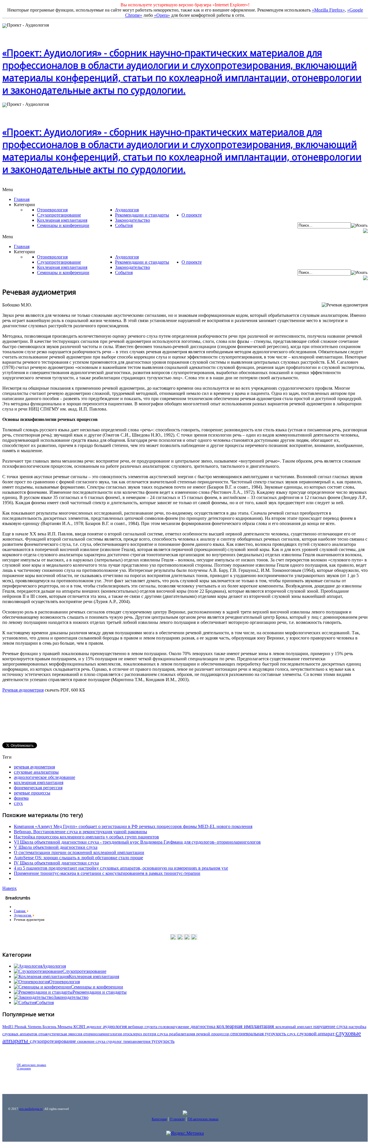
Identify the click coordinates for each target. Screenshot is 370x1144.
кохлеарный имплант (294, 1026)
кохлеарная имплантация (38, 782)
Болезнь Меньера (57, 1027)
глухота (151, 1026)
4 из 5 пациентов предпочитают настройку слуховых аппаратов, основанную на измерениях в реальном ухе (121, 868)
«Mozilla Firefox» (328, 10)
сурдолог (114, 1041)
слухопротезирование (53, 1041)
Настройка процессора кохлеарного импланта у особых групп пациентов (86, 836)
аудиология (115, 1026)
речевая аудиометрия (34, 766)
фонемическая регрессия (38, 787)
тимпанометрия (137, 1041)
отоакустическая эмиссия (60, 1034)
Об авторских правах (31, 1065)
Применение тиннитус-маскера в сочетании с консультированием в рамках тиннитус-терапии (107, 873)
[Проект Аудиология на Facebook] (180, 939)
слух (18, 803)
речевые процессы (32, 792)
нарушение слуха (331, 1026)
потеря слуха (156, 1034)
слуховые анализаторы (36, 772)
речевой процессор (213, 1034)
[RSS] (187, 939)
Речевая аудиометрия (23, 689)
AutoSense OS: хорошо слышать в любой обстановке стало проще (78, 857)
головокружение (174, 1026)
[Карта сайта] (194, 939)
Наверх (9, 888)
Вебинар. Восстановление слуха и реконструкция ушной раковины (80, 831)
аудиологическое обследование (44, 777)
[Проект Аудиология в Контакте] (173, 939)
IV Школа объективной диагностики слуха (56, 862)
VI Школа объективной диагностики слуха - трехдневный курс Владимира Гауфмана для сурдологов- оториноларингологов (137, 842)
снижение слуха (91, 1041)
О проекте (24, 1068)
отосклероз (133, 1034)
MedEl (8, 1026)
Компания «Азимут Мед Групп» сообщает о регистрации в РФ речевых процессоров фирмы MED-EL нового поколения (133, 826)
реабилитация (182, 1034)
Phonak (21, 1026)
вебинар (136, 1026)
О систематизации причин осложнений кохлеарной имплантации (79, 852)
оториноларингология (103, 1034)
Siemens (35, 1027)
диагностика (203, 1026)
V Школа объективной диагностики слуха (55, 847)
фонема (21, 798)
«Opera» (162, 15)
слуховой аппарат (316, 1033)
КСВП (79, 1026)
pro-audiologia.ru (31, 1108)
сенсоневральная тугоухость (258, 1033)
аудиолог (94, 1026)
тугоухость (163, 1041)
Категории (159, 1119)
